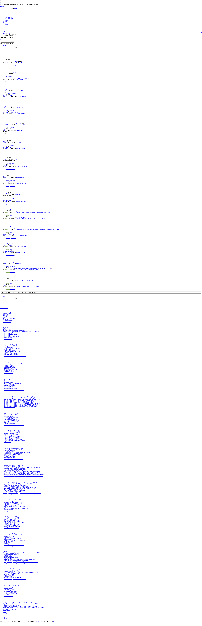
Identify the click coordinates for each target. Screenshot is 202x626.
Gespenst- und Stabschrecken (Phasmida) (11, 557)
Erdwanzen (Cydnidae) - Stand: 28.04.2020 (11, 536)
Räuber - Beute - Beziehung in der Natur (10, 353)
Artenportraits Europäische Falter (9, 407)
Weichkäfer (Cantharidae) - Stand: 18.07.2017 (11, 528)
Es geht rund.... (5, 129)
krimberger (8, 156)
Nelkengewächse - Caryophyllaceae (10, 368)
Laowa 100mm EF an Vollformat (8, 101)
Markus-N (5, 142)
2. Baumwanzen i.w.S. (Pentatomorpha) (10, 532)
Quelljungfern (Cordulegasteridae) (9, 433)
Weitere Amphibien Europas (8, 601)
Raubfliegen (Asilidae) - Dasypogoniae (10, 501)
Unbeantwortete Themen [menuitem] (9, 12)
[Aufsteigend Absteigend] (31, 292)
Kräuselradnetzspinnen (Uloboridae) (10, 578)
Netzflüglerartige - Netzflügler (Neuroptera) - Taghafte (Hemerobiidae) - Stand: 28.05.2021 (19, 566)
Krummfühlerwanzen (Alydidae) (9, 541)
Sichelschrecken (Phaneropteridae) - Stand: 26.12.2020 (13, 449)
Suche (13, 8)
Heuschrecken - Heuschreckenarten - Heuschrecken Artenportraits (15, 447)
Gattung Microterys (16, 211)
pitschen (7, 104)
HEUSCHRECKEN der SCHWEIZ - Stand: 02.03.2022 (13, 465)
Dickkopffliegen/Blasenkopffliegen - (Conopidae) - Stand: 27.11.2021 (15, 498)
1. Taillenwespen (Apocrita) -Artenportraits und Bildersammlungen (15, 469)
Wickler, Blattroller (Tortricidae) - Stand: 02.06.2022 (12, 424)
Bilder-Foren (5, 311)
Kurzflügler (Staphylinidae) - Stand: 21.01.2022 (12, 515)
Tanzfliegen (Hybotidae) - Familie (8, 245)
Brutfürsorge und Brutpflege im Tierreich (10, 345)
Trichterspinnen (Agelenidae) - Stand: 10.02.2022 (12, 592)
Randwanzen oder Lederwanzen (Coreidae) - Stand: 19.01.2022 (14, 540)
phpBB (6, 621)
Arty (24, 621)
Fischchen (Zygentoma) (8, 567)
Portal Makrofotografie (7, 313)
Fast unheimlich (15, 72)
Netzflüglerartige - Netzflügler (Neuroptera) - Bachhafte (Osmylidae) (15, 563)
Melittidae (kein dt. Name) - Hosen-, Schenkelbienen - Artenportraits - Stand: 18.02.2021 (18, 475)
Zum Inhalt (2, 6)
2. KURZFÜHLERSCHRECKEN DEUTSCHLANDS (13, 459)
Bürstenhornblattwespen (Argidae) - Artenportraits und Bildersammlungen (16, 486)
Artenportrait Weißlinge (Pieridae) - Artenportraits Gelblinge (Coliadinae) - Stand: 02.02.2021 (19, 398)
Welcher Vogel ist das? (17, 123)
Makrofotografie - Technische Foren (9, 319)
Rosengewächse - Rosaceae (8, 386)
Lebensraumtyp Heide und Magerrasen (10, 334)
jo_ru (5, 79)
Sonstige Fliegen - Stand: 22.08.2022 (23, 246)
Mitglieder (4, 23)
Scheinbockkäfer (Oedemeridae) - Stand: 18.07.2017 (12, 523)
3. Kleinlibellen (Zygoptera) (8, 435)
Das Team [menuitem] (6, 24)
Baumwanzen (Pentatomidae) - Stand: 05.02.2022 (12, 533)
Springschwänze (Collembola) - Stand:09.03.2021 (12, 569)
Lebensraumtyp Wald (8, 335)
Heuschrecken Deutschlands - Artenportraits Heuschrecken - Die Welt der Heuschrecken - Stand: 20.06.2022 (21, 446)
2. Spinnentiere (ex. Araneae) (8, 596)
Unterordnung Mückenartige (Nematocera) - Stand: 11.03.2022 (14, 506)
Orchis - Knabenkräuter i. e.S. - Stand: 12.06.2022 (12, 378)
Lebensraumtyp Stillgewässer (9, 337)
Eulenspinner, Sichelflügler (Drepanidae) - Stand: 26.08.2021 (14, 411)
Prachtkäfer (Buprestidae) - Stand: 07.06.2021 (11, 520)
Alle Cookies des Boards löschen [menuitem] (8, 615)
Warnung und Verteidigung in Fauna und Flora (11, 350)
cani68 (5, 159)
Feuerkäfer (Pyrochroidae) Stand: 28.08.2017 (11, 514)
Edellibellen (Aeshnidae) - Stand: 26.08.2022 (11, 430)
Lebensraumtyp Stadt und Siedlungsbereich (11, 336)
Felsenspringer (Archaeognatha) (9, 568)
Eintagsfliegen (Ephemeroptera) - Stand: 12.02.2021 (12, 553)
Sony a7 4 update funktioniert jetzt (8, 234)
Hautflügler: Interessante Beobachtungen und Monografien (13, 492)
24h (200, 32)
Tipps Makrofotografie (7, 322)
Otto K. (5, 107)
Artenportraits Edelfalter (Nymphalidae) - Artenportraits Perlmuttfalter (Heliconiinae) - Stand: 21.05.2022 (21, 404)
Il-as (4, 73)
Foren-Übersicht (13, 609)
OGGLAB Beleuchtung (7, 165)
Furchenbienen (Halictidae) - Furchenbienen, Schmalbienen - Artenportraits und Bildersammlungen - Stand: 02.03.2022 (24, 474)
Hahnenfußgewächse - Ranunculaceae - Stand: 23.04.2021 (13, 361)
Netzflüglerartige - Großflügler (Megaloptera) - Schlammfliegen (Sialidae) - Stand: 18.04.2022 (19, 559)
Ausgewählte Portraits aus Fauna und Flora (11, 354)
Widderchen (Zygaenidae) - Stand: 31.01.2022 (11, 419)
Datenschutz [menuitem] (5, 611)
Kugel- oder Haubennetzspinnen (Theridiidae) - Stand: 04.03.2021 (15, 579)
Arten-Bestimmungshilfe (19, 79)
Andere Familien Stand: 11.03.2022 (10, 595)
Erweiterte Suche (17, 8)
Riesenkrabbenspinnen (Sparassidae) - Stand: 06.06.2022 (13, 584)
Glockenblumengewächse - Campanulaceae (11, 360)
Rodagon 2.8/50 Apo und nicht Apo (8, 251)
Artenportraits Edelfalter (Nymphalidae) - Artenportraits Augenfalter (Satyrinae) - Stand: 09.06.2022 (20, 406)
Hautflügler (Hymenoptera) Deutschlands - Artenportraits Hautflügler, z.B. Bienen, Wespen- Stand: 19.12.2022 (21, 467)
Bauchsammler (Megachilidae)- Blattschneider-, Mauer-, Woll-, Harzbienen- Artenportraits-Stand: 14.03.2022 (22, 472)
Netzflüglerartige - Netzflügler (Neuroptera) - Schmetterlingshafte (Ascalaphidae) (17, 561)
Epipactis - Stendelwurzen (8, 373)
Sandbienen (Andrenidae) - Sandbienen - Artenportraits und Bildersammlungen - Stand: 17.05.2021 (20, 473)
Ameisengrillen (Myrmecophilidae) (9, 457)
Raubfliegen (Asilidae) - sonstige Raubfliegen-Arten (12, 504)
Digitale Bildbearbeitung (19, 159)
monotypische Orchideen (8, 382)
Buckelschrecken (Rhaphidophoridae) (10, 455)
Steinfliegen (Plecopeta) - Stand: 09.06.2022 (11, 570)
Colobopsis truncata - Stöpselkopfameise (20, 217)
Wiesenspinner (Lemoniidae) (8, 416)
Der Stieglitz (15, 61)
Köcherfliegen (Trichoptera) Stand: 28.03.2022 (25, 280)
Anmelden (4, 30)
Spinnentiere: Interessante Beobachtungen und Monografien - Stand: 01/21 (16, 599)
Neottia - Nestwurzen (8, 376)
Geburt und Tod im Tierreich (8, 346)
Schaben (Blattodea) (7, 555)
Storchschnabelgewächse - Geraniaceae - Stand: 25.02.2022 (14, 390)
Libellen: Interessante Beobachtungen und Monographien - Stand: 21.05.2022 (17, 445)
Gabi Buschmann (9, 139)
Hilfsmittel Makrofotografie (21, 142)
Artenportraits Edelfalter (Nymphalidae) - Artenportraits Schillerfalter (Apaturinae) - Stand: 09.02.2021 (21, 405)
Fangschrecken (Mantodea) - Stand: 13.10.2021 (12, 554)
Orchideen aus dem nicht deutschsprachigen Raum (12, 383)
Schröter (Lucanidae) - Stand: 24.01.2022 (11, 525)
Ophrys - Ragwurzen (7, 377)
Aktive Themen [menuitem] (7, 13)
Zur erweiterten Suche (4, 39)
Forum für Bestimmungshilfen (9, 494)
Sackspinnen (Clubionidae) (8, 586)
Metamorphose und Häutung (8, 347)
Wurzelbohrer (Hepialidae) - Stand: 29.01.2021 (11, 423)
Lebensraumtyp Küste (8, 339)
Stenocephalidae (6, 543)
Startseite (4, 33)
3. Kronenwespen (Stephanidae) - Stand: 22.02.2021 (12, 491)
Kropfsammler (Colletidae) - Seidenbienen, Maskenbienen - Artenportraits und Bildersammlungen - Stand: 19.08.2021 (23, 471)
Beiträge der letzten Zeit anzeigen (7, 292)
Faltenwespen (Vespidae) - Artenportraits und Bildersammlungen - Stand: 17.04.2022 (18, 477)
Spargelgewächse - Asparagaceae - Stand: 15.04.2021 (13, 389)
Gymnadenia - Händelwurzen (9, 374)
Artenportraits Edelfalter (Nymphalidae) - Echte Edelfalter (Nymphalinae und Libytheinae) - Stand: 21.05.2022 (22, 403)
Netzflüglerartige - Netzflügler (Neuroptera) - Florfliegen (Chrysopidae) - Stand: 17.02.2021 (19, 565)
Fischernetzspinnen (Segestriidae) (9, 575)
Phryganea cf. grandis (16, 279)
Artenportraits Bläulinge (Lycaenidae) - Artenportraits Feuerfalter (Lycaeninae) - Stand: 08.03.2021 (20, 400)
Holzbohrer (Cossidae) (7, 422)
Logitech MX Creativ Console (8, 118)
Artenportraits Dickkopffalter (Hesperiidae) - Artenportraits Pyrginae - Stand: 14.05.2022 (18, 396)
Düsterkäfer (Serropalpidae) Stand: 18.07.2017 (11, 513)
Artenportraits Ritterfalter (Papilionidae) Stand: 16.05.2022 (13, 394)
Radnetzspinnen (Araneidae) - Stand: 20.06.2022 (12, 582)
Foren (3, 22)
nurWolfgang (6, 90)
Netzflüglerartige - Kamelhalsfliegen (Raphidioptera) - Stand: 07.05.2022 (16, 560)
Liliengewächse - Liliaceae (8, 364)
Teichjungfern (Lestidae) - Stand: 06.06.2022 (11, 437)
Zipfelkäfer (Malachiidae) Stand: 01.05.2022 (11, 529)
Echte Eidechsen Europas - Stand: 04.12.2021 (11, 605)
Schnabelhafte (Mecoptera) (8, 558)
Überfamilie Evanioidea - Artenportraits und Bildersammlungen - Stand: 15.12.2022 (31, 223)
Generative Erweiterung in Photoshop (9, 193)
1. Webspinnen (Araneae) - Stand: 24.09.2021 (11, 573)
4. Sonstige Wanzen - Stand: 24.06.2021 (10, 549)
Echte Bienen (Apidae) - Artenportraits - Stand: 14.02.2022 (13, 470)
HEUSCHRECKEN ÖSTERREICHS (10, 464)
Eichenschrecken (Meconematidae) (9, 450)
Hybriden (6, 381)
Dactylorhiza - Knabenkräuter (9, 372)
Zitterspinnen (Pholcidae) (8, 594)
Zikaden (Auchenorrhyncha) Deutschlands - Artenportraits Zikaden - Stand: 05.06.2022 (17, 550)
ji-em (7, 277)
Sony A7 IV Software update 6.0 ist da (9, 89)
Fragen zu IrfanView (6, 84)
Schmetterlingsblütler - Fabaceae (9, 387)
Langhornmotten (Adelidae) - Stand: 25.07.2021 (12, 412)
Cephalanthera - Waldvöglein (9, 371)
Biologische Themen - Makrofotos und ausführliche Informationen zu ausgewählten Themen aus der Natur (21, 331)
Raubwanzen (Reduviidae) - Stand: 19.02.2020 (11, 546)
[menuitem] (103, 17)
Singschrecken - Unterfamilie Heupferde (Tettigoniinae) (13, 453)
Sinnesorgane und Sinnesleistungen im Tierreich (12, 348)
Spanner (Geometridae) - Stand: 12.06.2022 (11, 418)
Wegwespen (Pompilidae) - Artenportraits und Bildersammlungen (14, 484)
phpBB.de (54, 621)
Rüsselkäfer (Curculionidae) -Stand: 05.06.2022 (12, 521)
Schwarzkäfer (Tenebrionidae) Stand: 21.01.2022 (12, 526)
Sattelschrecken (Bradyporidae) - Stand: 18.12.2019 (12, 454)
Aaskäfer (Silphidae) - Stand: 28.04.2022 (10, 509)
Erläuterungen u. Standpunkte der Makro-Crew (11, 326)
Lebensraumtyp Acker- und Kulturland (10, 340)
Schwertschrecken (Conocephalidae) (10, 451)
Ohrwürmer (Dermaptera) (8, 556)
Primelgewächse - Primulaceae (9, 384)
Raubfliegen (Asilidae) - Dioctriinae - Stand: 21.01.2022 (13, 502)
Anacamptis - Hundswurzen (9, 370)
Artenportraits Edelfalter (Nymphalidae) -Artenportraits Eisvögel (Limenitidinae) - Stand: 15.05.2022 (20, 402)
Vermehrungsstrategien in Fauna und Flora (11, 344)
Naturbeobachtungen (18, 73)
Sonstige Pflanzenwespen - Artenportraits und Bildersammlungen (28, 286)
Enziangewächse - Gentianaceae (9, 359)
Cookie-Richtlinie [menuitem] (5, 618)
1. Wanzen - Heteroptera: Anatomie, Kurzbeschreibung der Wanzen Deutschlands (17, 531)
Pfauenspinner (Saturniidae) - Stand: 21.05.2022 (12, 414)
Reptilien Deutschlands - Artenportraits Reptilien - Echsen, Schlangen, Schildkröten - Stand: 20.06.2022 (20, 603)
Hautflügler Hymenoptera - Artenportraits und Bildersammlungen (14, 468)
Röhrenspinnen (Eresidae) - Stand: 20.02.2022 (11, 585)
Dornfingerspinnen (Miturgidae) (9, 574)
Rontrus (5, 252)
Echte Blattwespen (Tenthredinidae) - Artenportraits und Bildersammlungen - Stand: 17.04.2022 (20, 487)
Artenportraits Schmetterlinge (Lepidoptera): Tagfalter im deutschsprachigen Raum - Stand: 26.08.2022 (20, 393)
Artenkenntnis (5, 328)
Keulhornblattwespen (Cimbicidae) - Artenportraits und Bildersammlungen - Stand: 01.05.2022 (19, 488)
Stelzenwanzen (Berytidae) (8, 537)
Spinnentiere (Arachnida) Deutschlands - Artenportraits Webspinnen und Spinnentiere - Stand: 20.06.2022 (20, 572)
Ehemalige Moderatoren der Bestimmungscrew (10, 112)
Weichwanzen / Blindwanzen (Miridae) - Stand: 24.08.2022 (14, 545)
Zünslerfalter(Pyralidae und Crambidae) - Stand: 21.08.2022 (14, 425)
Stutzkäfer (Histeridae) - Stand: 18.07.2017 (11, 527)
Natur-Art (4, 317)
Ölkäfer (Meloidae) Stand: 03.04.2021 (10, 519)
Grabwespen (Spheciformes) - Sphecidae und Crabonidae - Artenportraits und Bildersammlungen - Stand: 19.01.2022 (23, 476)
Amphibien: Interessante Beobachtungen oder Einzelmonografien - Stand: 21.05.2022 (18, 602)
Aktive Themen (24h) (8, 17)
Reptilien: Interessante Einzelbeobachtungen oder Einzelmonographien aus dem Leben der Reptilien (20, 606)
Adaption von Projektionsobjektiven (9, 141)
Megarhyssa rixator (16, 228)
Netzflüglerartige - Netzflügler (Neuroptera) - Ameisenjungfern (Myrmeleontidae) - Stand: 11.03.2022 (21, 562)
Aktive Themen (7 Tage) (9, 18)
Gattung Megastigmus (6, 285)
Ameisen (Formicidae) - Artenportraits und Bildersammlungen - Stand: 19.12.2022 (31, 218)
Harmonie (7, 87)
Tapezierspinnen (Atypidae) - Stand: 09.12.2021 (12, 591)
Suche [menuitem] (6, 15)
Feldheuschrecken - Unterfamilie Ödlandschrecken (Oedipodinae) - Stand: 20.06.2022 (18, 462)
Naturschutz (6, 343)
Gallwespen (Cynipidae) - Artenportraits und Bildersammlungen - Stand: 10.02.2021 (18, 483)
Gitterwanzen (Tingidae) (8, 548)
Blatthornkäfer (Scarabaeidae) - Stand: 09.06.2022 (12, 510)
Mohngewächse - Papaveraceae (9, 366)
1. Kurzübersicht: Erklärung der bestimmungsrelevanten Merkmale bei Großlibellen (18, 428)
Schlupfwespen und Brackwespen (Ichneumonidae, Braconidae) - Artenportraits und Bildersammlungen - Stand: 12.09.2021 (38, 229)
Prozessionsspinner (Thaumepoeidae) (10, 415)
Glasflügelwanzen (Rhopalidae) (9, 542)
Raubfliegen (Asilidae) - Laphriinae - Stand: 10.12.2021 (13, 503)
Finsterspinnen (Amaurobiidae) (9, 576)
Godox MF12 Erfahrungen (7, 200)
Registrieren (5, 31)
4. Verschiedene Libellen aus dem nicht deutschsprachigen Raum (14, 440)
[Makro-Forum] (9, 0)
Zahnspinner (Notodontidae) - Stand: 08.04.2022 (12, 420)
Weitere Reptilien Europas (8, 604)
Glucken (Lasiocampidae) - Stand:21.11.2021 (11, 413)
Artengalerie (6, 206)
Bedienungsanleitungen (7, 325)
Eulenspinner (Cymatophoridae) (9, 410)
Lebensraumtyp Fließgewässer (9, 338)
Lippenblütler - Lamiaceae (8, 365)
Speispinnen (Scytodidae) (8, 588)
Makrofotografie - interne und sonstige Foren (10, 324)
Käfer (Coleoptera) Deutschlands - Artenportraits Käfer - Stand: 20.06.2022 (15, 508)
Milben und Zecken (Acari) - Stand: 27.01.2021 (12, 597)
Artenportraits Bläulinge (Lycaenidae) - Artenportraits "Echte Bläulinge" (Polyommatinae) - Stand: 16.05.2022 (22, 399)
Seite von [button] (5, 45)
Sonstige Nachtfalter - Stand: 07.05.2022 (10, 426)
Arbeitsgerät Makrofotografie (22, 90)
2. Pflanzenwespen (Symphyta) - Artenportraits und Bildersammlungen (15, 485)
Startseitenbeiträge (6, 327)
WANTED (5, 507)
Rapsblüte (14, 262)
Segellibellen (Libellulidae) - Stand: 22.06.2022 (12, 434)
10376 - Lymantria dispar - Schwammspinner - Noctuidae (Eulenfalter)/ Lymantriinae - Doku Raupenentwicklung (32, 268)
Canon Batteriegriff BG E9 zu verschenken (10, 182)
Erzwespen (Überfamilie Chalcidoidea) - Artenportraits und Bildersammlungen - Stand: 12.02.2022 (33, 206)
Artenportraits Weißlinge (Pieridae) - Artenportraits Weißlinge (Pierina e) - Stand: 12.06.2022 (19, 397)
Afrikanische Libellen (7, 442)
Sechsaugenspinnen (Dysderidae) (9, 587)
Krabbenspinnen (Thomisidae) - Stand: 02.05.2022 (12, 577)
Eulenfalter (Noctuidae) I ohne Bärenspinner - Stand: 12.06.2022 (27, 269)
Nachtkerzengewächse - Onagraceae (10, 367)
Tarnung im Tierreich (7, 349)
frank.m (5, 240)
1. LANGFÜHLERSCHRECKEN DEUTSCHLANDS (13, 448)
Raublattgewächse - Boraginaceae (9, 385)
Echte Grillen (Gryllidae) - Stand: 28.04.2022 (11, 458)
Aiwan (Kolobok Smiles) (38, 621)
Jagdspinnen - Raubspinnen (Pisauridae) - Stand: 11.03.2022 (14, 583)
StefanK (5, 177)
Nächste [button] (4, 306)
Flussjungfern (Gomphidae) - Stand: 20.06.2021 (12, 432)
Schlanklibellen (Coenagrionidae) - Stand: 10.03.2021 (13, 439)
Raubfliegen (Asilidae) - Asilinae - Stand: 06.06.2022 (12, 499)
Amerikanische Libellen (8, 443)
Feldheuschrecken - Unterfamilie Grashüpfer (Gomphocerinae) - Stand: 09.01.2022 (17, 463)
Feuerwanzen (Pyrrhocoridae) (9, 539)
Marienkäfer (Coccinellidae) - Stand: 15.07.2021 (12, 517)
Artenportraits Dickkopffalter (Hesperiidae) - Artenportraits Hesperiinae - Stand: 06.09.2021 (19, 395)
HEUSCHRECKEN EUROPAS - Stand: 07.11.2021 (13, 466)
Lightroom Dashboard (6, 158)
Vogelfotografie (19, 62)
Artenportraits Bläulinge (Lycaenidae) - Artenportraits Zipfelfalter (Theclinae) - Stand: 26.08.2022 (20, 401)
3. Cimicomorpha (7, 544)
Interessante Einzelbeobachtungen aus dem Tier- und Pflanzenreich (15, 356)
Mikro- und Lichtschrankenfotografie (9, 318)
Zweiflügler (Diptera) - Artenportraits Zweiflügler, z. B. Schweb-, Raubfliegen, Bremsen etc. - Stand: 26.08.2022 (22, 493)
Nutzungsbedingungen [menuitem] (8, 19)
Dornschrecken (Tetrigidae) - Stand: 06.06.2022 (12, 460)
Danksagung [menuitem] (5, 613)
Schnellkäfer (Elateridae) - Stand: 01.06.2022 (11, 524)
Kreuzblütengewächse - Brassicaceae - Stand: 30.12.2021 (13, 363)
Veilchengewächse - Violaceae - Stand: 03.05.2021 (12, 391)
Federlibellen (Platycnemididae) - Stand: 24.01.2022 (12, 438)
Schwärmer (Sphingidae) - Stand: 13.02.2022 (11, 417)
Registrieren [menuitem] (5, 27)
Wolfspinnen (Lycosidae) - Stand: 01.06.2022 (11, 593)
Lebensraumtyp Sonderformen (9, 342)
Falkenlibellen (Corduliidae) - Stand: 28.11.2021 (12, 431)
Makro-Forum (5, 21)
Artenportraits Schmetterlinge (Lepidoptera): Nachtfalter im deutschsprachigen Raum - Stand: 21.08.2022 (20, 408)
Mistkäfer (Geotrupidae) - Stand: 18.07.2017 (11, 518)
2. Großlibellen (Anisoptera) (8, 429)
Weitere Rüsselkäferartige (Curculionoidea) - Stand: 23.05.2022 (14, 522)
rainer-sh (5, 263)
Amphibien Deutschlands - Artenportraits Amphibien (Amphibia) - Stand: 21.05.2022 (17, 600)
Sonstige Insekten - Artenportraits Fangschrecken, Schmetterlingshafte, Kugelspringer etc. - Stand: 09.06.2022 (21, 552)
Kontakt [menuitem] (4, 619)
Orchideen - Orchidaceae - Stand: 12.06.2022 (11, 369)
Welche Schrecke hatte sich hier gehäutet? (20, 78)
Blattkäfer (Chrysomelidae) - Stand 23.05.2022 (11, 511)
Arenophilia (6, 166)
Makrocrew (6, 113)
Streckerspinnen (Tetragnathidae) (9, 590)
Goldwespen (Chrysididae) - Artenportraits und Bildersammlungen (15, 479)
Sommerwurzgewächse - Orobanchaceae (10, 388)
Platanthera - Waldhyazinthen (9, 379)
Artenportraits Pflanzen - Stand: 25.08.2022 (10, 357)
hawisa (7, 121)
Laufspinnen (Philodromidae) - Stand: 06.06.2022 (12, 580)
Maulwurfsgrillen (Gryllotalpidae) (9, 456)
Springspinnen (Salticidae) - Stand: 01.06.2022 (11, 589)
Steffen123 (6, 62)
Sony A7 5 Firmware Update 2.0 (8, 95)
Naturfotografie (18, 240)
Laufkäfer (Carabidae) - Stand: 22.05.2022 (11, 516)
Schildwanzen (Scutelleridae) (8, 535)
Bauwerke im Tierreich (7, 352)
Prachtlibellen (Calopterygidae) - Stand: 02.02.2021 (12, 436)
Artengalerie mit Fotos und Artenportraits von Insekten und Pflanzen (14, 330)
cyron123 (5, 201)
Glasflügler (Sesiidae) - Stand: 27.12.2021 (11, 421)
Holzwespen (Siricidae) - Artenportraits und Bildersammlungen (14, 489)
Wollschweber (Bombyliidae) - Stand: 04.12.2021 (12, 497)
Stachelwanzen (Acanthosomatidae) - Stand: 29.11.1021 (13, 534)
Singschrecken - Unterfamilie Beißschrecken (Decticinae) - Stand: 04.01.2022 (17, 452)
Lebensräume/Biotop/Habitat (8, 332)
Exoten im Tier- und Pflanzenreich (9, 355)
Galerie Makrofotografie (7, 312)
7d (201, 32)
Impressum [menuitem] (6, 20)
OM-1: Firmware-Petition (7, 147)
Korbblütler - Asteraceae (8, 362)
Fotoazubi (5, 183)
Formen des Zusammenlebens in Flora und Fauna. (12, 351)
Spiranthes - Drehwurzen (8, 380)
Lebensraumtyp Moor (8, 333)
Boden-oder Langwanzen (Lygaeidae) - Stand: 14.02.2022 (13, 538)
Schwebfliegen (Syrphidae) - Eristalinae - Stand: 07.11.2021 (14, 496)
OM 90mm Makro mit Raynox (8, 153)
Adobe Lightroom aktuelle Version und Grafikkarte (11, 176)
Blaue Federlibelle (16, 67)
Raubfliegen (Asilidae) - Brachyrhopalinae (11, 500)
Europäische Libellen (7, 441)
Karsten (5, 148)
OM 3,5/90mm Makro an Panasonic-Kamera (10, 106)
